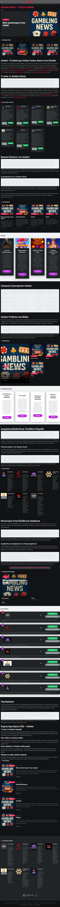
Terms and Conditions (23, 904)
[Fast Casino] (33, 108)
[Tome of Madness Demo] (7, 243)
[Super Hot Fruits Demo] (38, 243)
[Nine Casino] (3, 108)
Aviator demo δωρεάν (28, 68)
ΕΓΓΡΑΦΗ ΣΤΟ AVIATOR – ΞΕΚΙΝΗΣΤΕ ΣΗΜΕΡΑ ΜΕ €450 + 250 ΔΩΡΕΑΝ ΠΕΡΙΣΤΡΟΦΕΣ (30, 567)
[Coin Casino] (18, 108)
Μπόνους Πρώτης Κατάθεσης (53, 396)
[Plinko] (52, 210)
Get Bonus (7, 417)
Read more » (18, 776)
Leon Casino (38, 130)
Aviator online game (48, 68)
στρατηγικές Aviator (19, 72)
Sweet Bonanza (20, 217)
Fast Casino (38, 106)
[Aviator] (30, 2)
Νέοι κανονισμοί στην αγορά (14, 24)
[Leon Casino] (33, 132)
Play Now (10, 122)
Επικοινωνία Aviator (37, 904)
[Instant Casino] (3, 132)
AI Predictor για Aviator (14, 68)
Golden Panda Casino (56, 472)
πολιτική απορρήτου (15, 95)
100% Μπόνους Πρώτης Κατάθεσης (6, 395)
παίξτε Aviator (44, 72)
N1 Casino (23, 130)
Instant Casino (9, 130)
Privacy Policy (30, 904)
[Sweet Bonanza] (22, 210)
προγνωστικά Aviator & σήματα (21, 70)
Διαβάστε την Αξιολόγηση (4, 123)
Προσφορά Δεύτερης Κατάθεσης (38, 397)
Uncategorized (4, 213)
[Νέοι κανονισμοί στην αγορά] (44, 23)
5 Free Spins (22, 395)
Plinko (47, 217)
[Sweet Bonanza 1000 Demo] (22, 243)
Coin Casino (23, 106)
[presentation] (53, 34)
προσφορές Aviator (35, 72)
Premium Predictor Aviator (43, 70)
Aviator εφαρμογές (6, 70)
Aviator (33, 217)
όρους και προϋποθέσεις (46, 95)
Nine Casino (8, 106)
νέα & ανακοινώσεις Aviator (20, 97)
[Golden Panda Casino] (48, 108)
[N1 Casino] (18, 132)
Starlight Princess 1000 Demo (53, 252)
